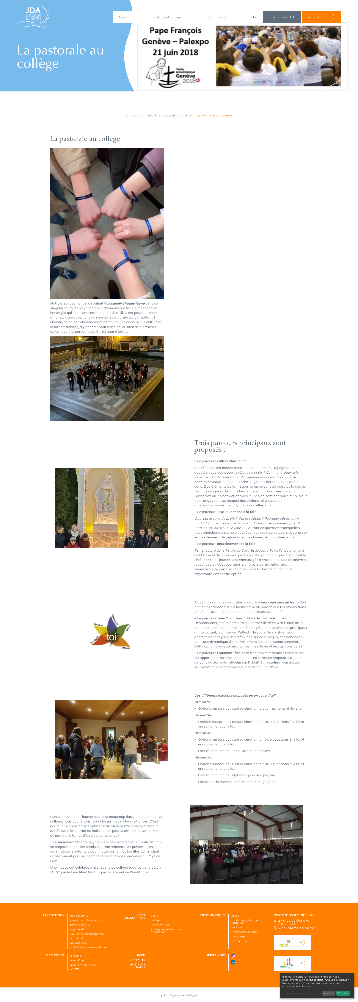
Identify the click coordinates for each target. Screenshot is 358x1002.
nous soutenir (79, 943)
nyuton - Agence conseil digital (179, 995)
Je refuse (328, 993)
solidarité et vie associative (88, 947)
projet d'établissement (85, 920)
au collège (77, 960)
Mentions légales (137, 966)
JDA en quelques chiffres (87, 933)
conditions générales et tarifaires (247, 921)
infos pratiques (214, 16)
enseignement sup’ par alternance (166, 930)
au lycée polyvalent (83, 965)
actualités (77, 938)
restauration (239, 936)
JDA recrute (239, 941)
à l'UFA (74, 969)
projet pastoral (80, 924)
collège (185, 115)
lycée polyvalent (161, 924)
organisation (78, 929)
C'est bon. (343, 993)
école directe (317, 17)
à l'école (75, 955)
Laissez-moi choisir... (295, 993)
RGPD (141, 955)
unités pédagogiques (168, 16)
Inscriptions (54, 955)
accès (235, 915)
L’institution (54, 915)
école (154, 915)
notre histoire (79, 915)
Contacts (137, 960)
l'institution (127, 16)
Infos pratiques (213, 915)
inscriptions (278, 17)
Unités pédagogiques (134, 917)
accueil (131, 115)
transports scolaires (244, 932)
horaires (237, 927)
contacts (249, 16)
